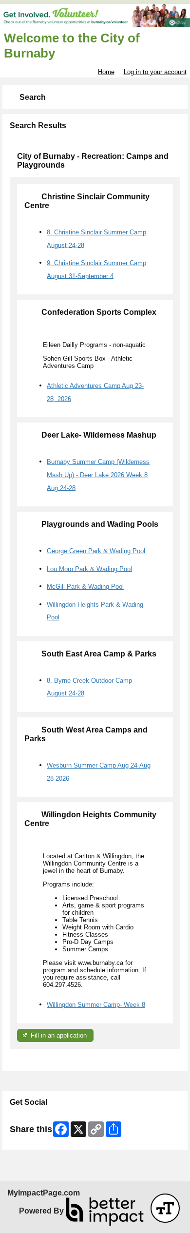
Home (106, 72)
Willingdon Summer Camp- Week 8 (96, 1004)
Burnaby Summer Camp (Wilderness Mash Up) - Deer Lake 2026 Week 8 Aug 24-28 (98, 474)
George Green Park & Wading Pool (96, 551)
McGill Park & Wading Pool (85, 586)
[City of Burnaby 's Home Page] (95, 15)
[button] (165, 1208)
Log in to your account (155, 72)
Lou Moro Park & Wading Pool (89, 568)
